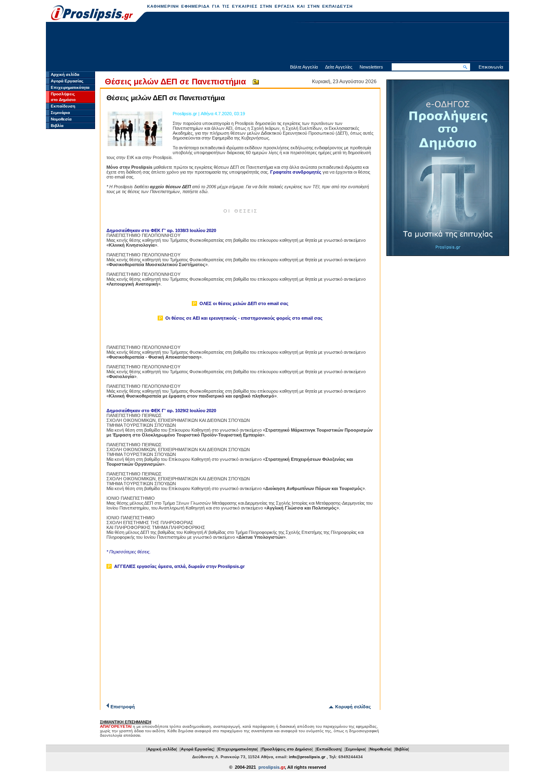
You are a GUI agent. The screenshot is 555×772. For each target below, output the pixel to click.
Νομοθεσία (61, 119)
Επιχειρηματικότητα (70, 87)
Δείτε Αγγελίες (338, 67)
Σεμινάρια (60, 112)
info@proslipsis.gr (307, 757)
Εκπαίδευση (63, 106)
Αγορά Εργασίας (67, 81)
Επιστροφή (123, 706)
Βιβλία (57, 125)
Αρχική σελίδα (65, 74)
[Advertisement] (277, 42)
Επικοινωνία (491, 67)
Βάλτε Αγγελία (304, 67)
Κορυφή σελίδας (353, 706)
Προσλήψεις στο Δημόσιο (287, 749)
